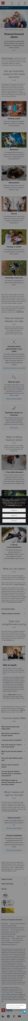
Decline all (14, 515)
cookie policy (11, 505)
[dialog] (14, 510)
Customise (14, 520)
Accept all (14, 510)
